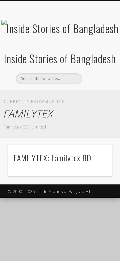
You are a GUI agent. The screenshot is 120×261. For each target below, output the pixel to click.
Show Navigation (96, 60)
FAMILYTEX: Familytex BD (52, 158)
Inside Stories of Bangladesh (60, 58)
